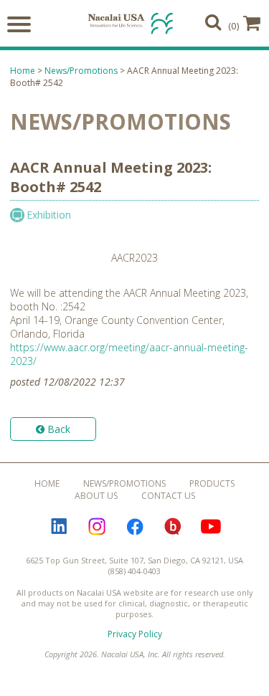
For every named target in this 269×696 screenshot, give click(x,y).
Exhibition (49, 214)
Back (57, 429)
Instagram (97, 527)
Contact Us (168, 496)
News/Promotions (81, 71)
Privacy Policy (135, 634)
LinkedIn (59, 527)
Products (212, 483)
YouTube (211, 527)
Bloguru (173, 527)
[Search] (213, 22)
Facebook (135, 527)
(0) (234, 25)
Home (22, 71)
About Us (96, 496)
